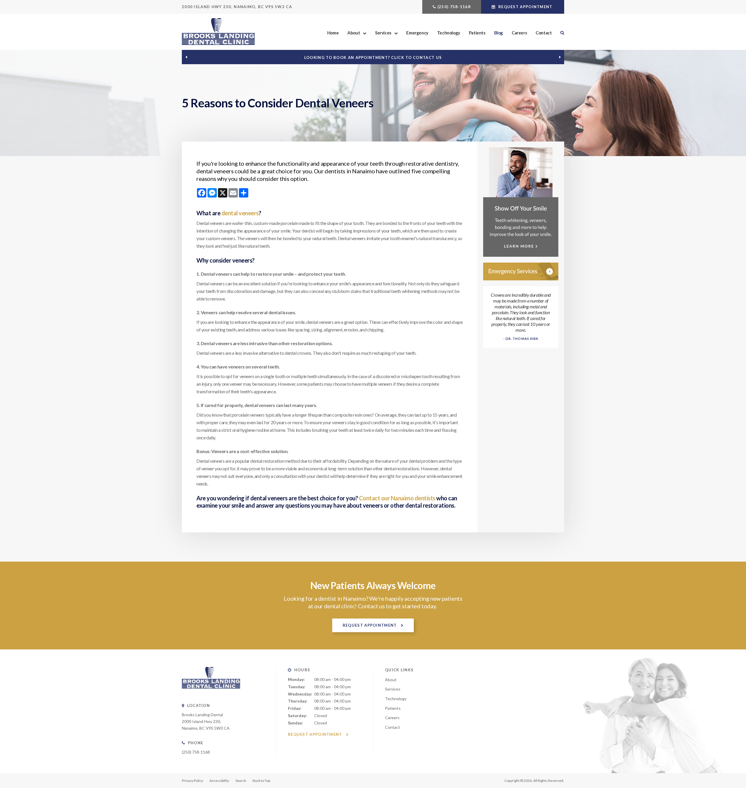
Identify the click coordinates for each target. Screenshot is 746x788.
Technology (448, 32)
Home (333, 32)
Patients (477, 32)
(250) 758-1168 (454, 6)
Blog (498, 32)
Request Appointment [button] (525, 6)
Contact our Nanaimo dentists (397, 498)
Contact (544, 32)
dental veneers (240, 212)
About (353, 32)
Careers (519, 32)
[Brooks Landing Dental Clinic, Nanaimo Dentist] (211, 692)
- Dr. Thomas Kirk (521, 338)
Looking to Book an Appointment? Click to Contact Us (373, 57)
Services (383, 32)
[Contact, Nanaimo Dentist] (520, 271)
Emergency (417, 32)
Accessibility (219, 780)
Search (560, 32)
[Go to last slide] (186, 57)
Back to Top (261, 780)
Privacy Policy (192, 780)
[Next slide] (559, 57)
